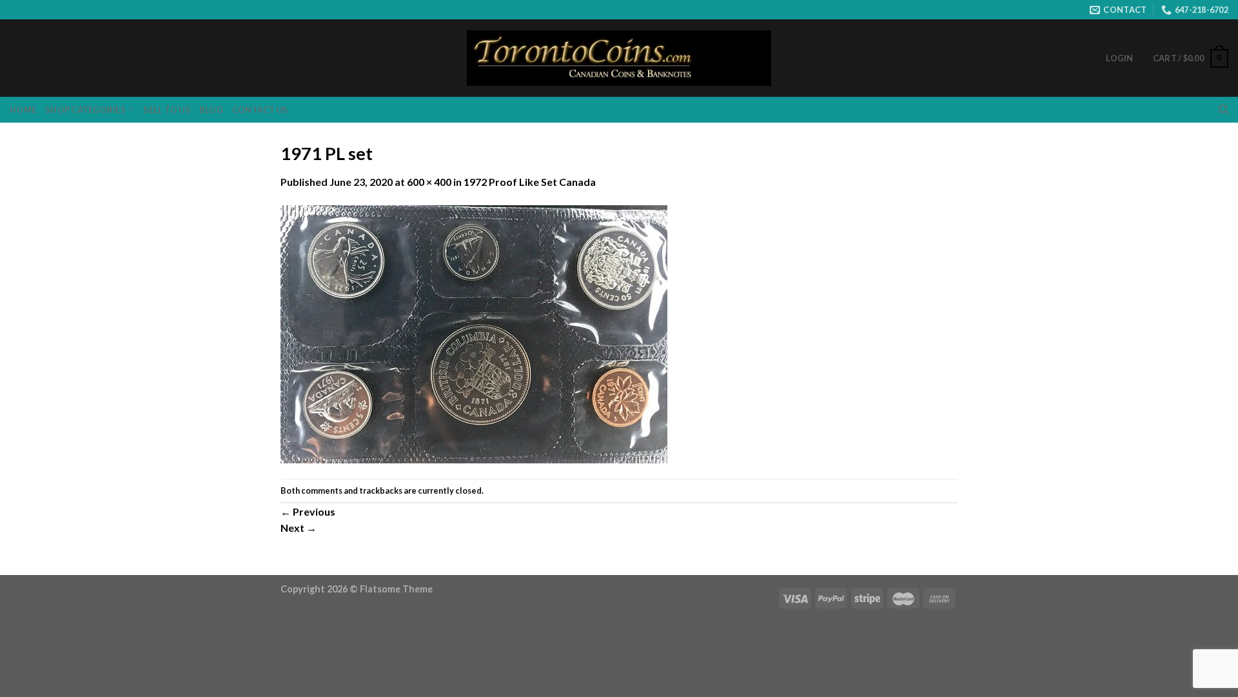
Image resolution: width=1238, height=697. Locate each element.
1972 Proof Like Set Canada (530, 182)
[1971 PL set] (473, 333)
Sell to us (166, 110)
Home (23, 110)
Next (298, 527)
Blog (211, 110)
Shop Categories (85, 110)
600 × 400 (429, 182)
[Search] (1223, 109)
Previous (307, 511)
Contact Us (260, 110)
